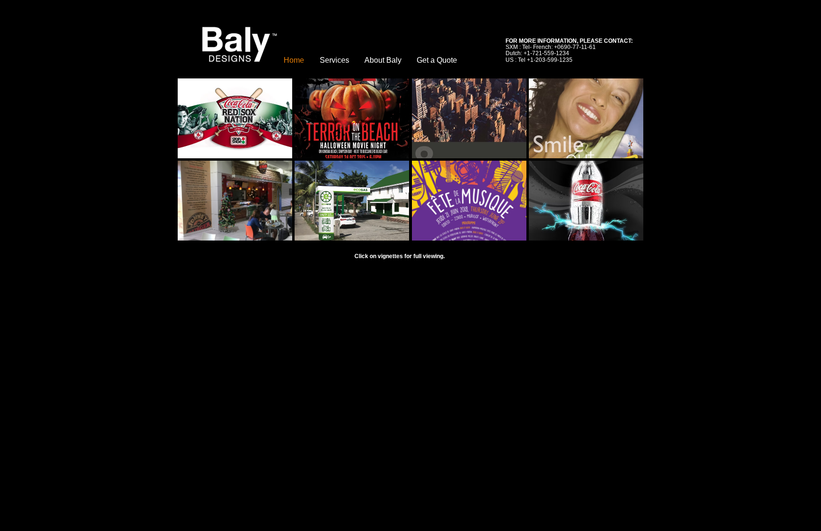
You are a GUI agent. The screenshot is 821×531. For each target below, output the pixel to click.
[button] (235, 118)
